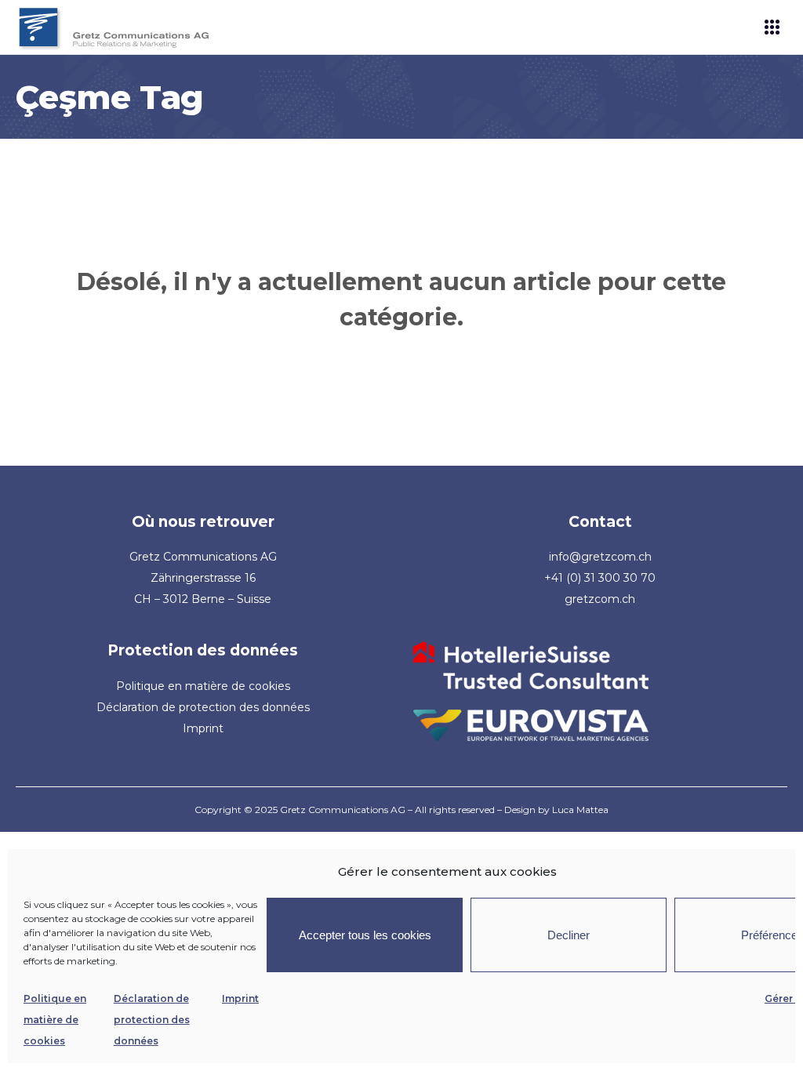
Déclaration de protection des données (152, 1020)
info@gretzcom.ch (600, 557)
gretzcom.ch (600, 599)
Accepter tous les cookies (365, 935)
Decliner (568, 935)
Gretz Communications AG (342, 809)
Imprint (240, 998)
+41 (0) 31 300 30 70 (600, 578)
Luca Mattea (580, 809)
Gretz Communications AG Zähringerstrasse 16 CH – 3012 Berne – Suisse (203, 578)
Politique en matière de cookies (55, 1020)
